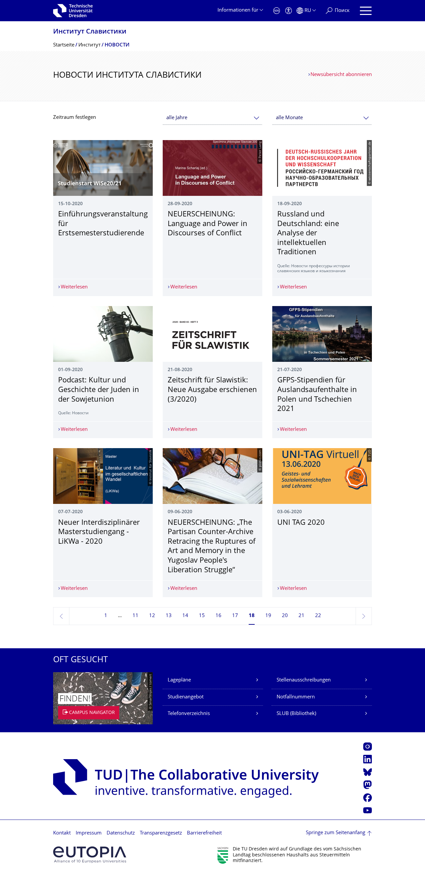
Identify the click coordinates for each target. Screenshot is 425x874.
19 (268, 615)
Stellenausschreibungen (304, 680)
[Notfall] (276, 11)
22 (318, 615)
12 (152, 615)
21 (301, 615)
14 (185, 615)
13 (169, 615)
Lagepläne (179, 680)
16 (218, 615)
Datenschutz (121, 833)
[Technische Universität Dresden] (73, 11)
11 (135, 615)
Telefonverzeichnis (189, 713)
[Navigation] (366, 11)
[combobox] (212, 118)
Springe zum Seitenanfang (335, 833)
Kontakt (62, 833)
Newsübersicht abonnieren (341, 74)
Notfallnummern (296, 697)
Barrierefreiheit (204, 833)
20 (285, 615)
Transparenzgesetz (161, 833)
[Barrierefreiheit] (288, 11)
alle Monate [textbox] (289, 118)
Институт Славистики (90, 32)
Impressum (89, 833)
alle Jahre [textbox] (176, 118)
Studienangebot (186, 697)
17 (235, 615)
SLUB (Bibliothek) (296, 713)
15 (202, 615)
